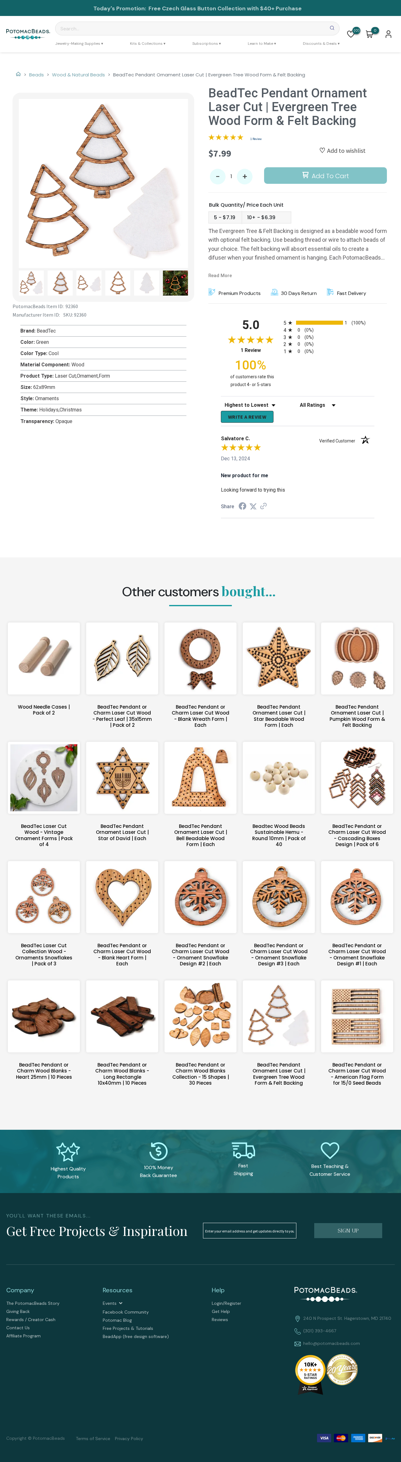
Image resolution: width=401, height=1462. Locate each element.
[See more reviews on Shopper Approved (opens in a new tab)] (263, 506)
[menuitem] (79, 43)
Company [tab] (20, 1290)
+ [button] (245, 176)
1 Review (256, 139)
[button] (351, 34)
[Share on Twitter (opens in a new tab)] (253, 506)
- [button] (218, 176)
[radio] (329, 323)
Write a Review (247, 417)
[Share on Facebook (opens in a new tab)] (242, 507)
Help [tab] (218, 1290)
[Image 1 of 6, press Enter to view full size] (103, 183)
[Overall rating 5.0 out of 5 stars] (225, 138)
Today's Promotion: (120, 8)
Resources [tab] (118, 1290)
